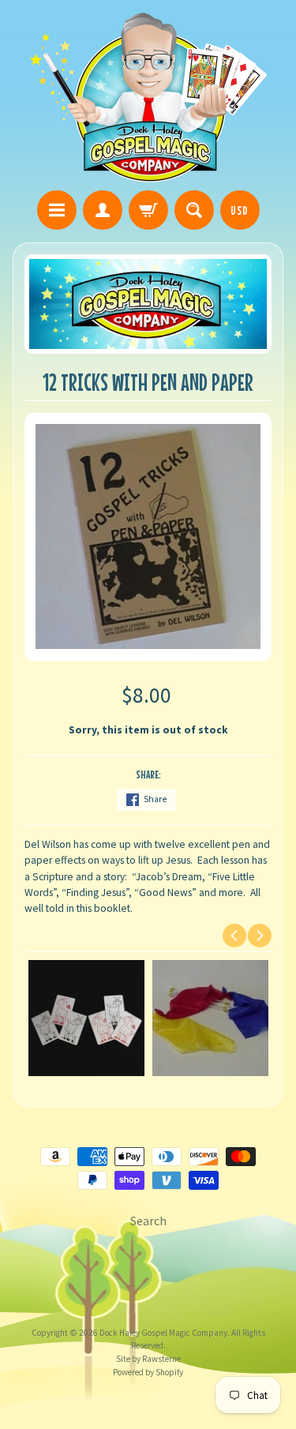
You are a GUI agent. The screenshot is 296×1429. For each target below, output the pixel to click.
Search (148, 1220)
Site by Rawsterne (148, 1358)
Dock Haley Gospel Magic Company (163, 1332)
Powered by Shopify (148, 1372)
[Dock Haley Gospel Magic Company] (148, 97)
